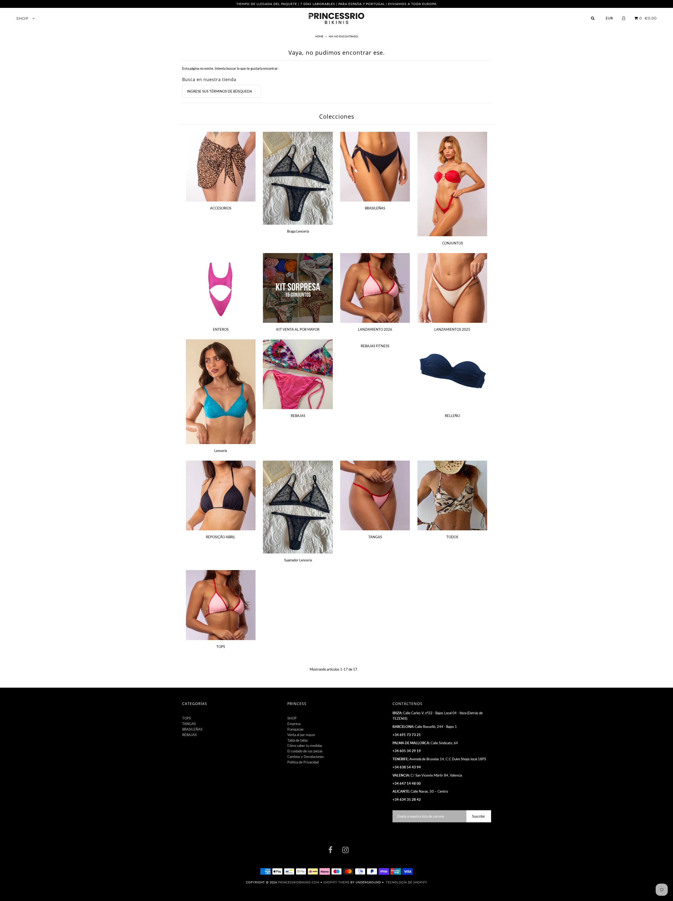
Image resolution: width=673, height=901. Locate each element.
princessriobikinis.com (298, 882)
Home (319, 36)
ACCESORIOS (220, 208)
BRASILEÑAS (375, 208)
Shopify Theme (336, 882)
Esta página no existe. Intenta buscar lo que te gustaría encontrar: (230, 68)
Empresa (293, 724)
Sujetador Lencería (298, 560)
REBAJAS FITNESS (375, 346)
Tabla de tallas (297, 740)
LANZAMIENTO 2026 (375, 329)
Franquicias (295, 729)
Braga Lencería (298, 231)
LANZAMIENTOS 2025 (452, 329)
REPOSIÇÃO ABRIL (220, 537)
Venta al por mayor (301, 735)
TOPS (220, 647)
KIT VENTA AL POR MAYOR (297, 329)
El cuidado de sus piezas (305, 751)
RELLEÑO (452, 416)
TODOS (452, 537)
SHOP (23, 18)
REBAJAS (298, 416)
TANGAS (375, 537)
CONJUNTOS (452, 243)
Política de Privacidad (303, 762)
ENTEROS (220, 329)
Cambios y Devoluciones (305, 756)
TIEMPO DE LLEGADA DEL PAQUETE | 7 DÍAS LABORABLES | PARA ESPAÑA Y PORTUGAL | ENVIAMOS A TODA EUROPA (336, 4)
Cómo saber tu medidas (304, 745)
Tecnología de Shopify (406, 882)
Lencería (220, 451)
